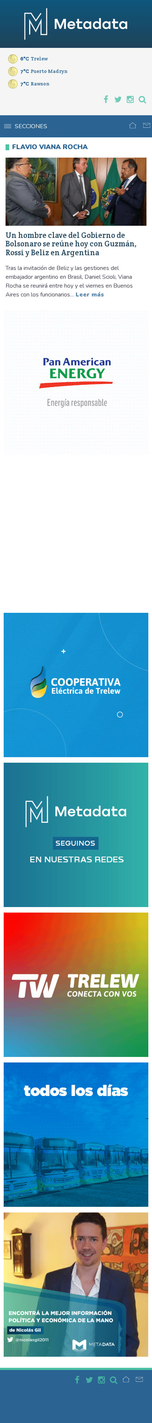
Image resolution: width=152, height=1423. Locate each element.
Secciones (31, 126)
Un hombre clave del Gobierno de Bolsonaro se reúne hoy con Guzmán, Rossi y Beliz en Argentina (71, 244)
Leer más (90, 295)
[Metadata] (76, 24)
